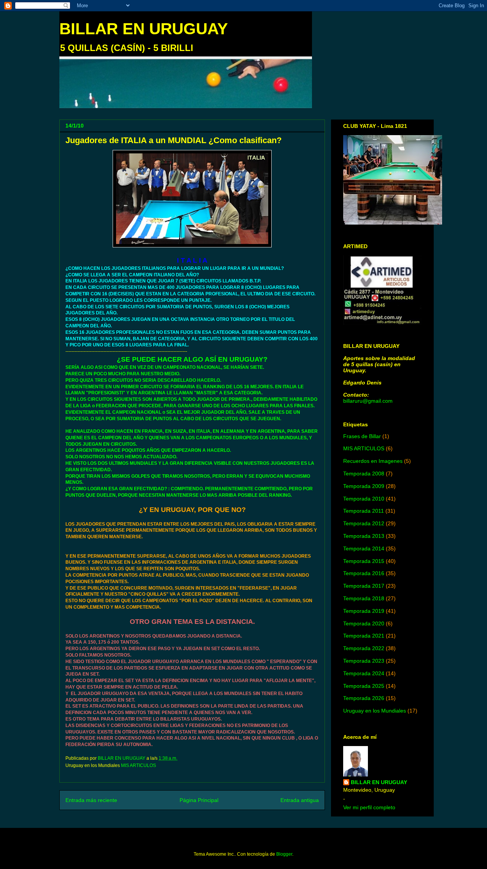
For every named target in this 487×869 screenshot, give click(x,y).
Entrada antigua (299, 800)
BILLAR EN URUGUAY (143, 29)
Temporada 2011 (363, 511)
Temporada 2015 (363, 561)
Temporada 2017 (363, 586)
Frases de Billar (362, 436)
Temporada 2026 (363, 698)
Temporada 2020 (363, 623)
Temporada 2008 (363, 473)
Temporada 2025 (363, 686)
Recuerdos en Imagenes (373, 461)
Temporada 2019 (363, 611)
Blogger (284, 854)
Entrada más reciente (91, 800)
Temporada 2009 (363, 486)
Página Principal (199, 800)
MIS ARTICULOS (138, 765)
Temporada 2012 (363, 523)
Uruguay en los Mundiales (374, 711)
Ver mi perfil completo (369, 807)
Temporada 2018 (363, 598)
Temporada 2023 (363, 661)
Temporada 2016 (363, 573)
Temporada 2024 (363, 673)
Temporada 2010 (363, 499)
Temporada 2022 (363, 648)
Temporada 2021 (363, 636)
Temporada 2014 (363, 548)
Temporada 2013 (363, 536)
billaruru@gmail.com (368, 401)
